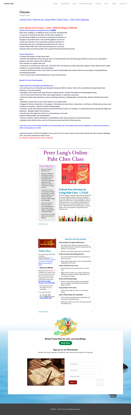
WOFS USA (9, 3)
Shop (74, 4)
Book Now (65, 343)
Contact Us (123, 4)
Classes (98, 4)
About (56, 4)
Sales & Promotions (86, 4)
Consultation (65, 4)
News (114, 4)
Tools (106, 4)
